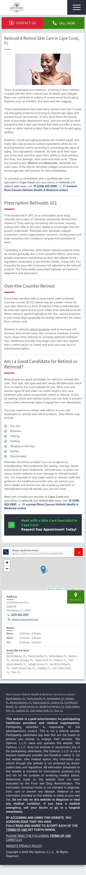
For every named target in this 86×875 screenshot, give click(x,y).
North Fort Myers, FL (52, 706)
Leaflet (51, 589)
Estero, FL (57, 702)
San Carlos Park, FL (41, 710)
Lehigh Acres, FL (28, 706)
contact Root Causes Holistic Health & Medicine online (40, 188)
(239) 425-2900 (19, 614)
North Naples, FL (15, 698)
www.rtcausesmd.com (25, 619)
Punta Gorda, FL (36, 698)
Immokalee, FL (55, 698)
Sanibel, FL (22, 710)
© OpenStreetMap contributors (73, 589)
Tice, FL (58, 710)
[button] (43, 569)
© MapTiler (59, 589)
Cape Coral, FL (41, 702)
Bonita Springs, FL (20, 702)
